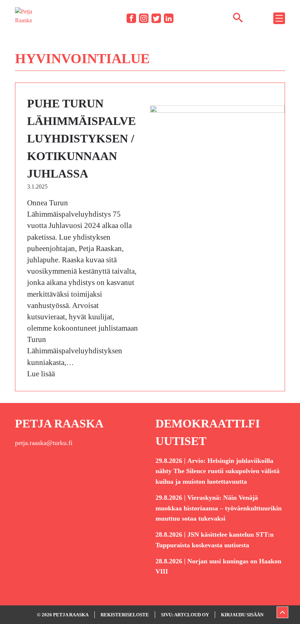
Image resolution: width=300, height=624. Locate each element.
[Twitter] (156, 18)
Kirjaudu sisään (242, 614)
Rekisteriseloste (125, 614)
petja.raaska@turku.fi (43, 442)
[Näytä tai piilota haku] (237, 17)
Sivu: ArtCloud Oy (185, 614)
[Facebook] (131, 18)
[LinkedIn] (168, 18)
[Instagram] (144, 18)
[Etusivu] (26, 18)
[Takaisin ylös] (282, 612)
